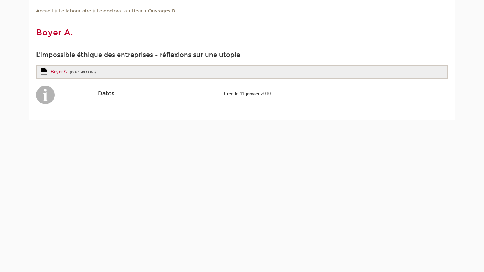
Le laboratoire (75, 11)
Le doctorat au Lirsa (119, 11)
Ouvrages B (161, 11)
